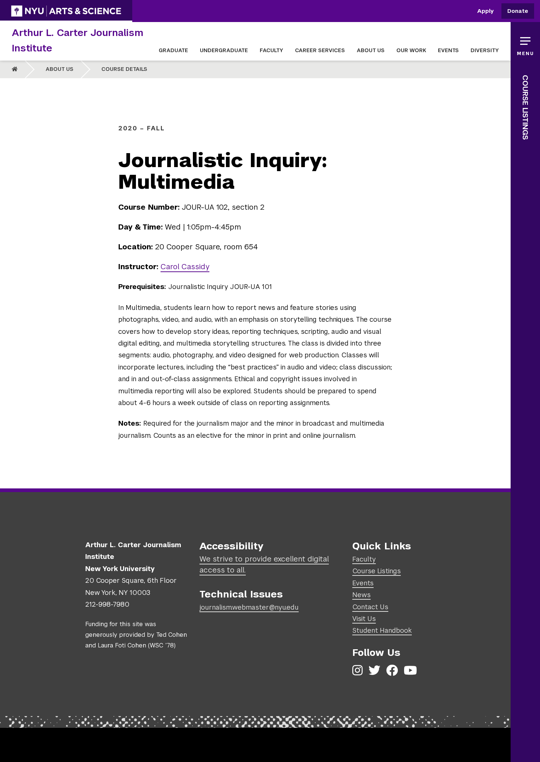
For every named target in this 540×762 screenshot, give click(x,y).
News (361, 595)
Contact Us (370, 607)
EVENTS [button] (448, 50)
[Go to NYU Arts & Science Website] (66, 11)
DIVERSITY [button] (485, 50)
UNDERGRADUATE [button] (224, 50)
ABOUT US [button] (371, 50)
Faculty (364, 559)
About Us (59, 69)
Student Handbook (382, 630)
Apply (485, 11)
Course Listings (525, 107)
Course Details (124, 69)
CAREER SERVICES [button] (320, 50)
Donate (517, 11)
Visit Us (364, 618)
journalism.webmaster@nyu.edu (249, 607)
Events (363, 583)
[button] (525, 44)
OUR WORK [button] (411, 50)
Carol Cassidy (185, 266)
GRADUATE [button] (173, 50)
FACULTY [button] (271, 50)
